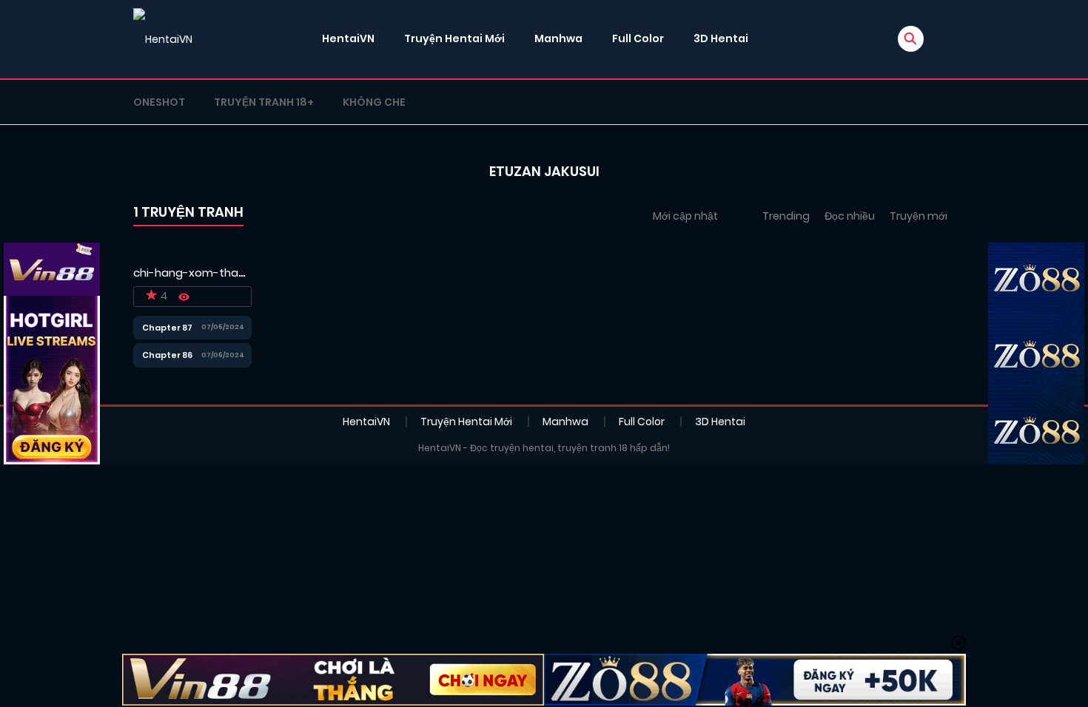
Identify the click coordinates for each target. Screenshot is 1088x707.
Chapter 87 (167, 328)
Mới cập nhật (685, 216)
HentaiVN (348, 38)
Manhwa (558, 38)
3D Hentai (721, 38)
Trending (786, 216)
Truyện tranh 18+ (264, 102)
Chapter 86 (167, 355)
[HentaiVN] (162, 39)
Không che (374, 102)
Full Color (638, 38)
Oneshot (159, 102)
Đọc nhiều (850, 216)
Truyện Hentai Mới (454, 38)
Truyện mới (918, 216)
